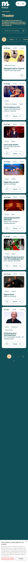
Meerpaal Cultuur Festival (14, 68)
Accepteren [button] (8, 558)
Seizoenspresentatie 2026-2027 (12, 218)
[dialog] (14, 551)
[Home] (6, 4)
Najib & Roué (9, 294)
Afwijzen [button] (21, 558)
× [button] (26, 541)
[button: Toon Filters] (4, 39)
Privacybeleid (12, 555)
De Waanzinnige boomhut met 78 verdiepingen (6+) (14, 258)
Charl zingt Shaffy (11, 144)
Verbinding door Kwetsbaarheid (10, 334)
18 (23, 356)
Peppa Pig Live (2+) (11, 182)
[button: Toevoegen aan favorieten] (22, 75)
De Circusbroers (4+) (12, 107)
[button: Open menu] (23, 4)
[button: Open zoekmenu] (18, 4)
